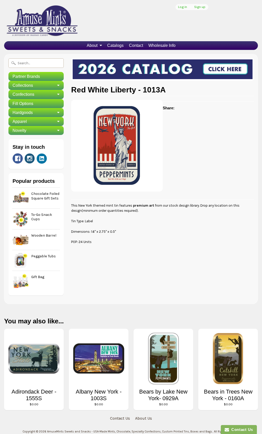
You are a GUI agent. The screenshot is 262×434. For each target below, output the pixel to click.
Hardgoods (23, 112)
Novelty (19, 130)
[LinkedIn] (42, 158)
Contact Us (120, 418)
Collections (23, 85)
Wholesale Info (162, 45)
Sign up (199, 7)
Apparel (20, 121)
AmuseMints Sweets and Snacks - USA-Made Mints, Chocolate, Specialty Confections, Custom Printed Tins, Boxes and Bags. (130, 431)
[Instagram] (30, 158)
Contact (136, 45)
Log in (182, 7)
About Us (143, 418)
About (92, 45)
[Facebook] (18, 158)
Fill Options (23, 103)
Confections (23, 94)
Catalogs (115, 45)
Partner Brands (26, 76)
